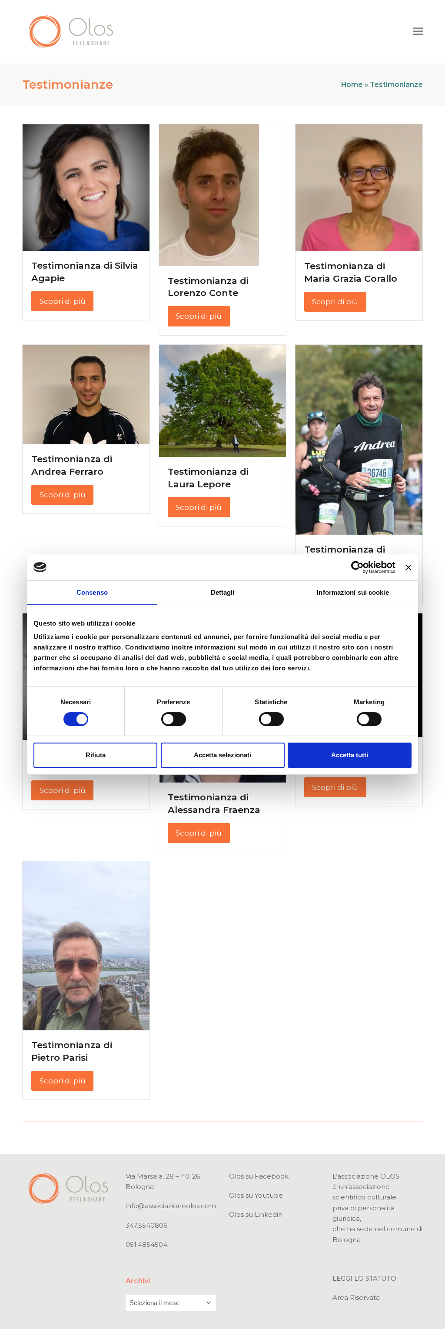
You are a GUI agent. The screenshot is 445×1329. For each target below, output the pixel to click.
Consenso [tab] (92, 592)
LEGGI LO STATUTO (364, 1278)
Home (352, 84)
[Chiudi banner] (408, 567)
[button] (418, 31)
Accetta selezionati (222, 755)
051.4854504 (146, 1244)
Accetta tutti (349, 755)
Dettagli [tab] (223, 592)
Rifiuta (96, 755)
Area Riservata (356, 1297)
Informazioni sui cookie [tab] (353, 592)
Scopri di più (63, 301)
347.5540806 (146, 1225)
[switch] (173, 719)
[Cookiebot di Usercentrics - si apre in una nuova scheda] (357, 567)
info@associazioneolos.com (171, 1206)
